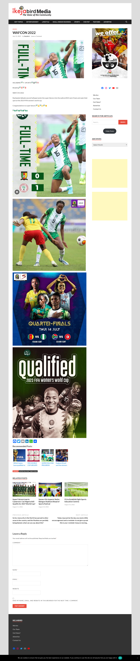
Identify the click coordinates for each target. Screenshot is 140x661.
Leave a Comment (36, 36)
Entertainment (32, 22)
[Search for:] (109, 122)
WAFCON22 (33, 471)
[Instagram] (106, 88)
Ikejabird (27, 36)
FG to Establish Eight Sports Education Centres (75, 500)
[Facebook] (102, 88)
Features (96, 22)
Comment (17, 542)
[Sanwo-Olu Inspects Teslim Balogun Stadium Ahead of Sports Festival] (50, 490)
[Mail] (117, 88)
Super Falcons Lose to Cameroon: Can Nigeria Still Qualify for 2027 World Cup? (24, 501)
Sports (77, 22)
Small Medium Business (62, 22)
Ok (120, 658)
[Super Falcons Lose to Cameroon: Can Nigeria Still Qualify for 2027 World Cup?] (24, 490)
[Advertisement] (109, 173)
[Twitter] (110, 88)
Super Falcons (24, 471)
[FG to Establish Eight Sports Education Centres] (76, 490)
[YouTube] (113, 88)
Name (15, 570)
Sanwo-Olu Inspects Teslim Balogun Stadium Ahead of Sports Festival (49, 501)
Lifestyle (45, 22)
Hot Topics (18, 22)
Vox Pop (86, 22)
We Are (95, 95)
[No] (137, 658)
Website (16, 589)
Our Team (96, 98)
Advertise (107, 22)
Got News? (97, 102)
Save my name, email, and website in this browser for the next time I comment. (45, 600)
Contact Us (97, 109)
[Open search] (126, 22)
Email (15, 579)
